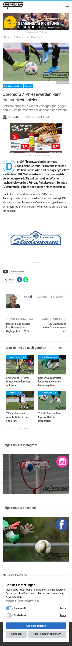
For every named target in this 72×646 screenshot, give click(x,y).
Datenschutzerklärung (28, 601)
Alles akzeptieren (36, 625)
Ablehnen (16, 634)
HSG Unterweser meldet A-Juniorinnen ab (53, 327)
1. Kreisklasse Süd (47, 393)
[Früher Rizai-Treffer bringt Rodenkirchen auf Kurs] (20, 365)
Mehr (63, 608)
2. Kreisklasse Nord (48, 357)
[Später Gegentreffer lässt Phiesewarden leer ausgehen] (52, 365)
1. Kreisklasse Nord (13, 86)
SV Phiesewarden (17, 271)
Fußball (28, 86)
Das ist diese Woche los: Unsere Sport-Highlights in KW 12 (18, 327)
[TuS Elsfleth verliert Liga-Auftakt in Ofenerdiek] (52, 400)
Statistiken (20, 615)
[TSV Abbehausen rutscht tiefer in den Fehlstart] (20, 400)
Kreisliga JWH (14, 393)
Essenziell (20, 608)
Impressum (11, 601)
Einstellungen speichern (47, 634)
